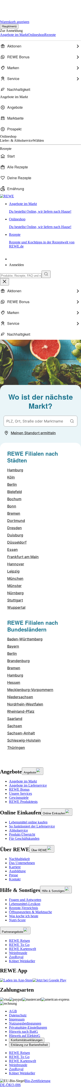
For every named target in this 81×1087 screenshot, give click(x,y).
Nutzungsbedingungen (25, 1023)
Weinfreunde (18, 953)
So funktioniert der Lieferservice (32, 826)
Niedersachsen (20, 697)
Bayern (13, 646)
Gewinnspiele (19, 797)
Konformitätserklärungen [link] (27, 1040)
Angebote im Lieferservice (28, 785)
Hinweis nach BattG (23, 1031)
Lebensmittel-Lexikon (24, 904)
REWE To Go (19, 945)
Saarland (14, 718)
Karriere (15, 867)
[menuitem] (40, 46)
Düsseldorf (17, 542)
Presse (13, 875)
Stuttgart (15, 600)
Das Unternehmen (22, 863)
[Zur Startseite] (15, 7)
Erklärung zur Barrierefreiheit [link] (29, 1045)
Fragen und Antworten (25, 900)
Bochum (14, 499)
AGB (13, 1011)
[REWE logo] (7, 196)
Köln (11, 477)
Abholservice (18, 830)
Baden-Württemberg (25, 639)
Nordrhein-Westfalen (25, 704)
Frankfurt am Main (23, 556)
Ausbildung (17, 871)
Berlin (12, 484)
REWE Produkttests (23, 802)
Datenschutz (18, 1015)
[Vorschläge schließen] (4, 281)
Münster (14, 585)
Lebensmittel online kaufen (28, 822)
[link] (45, 208)
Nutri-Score (17, 920)
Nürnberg (15, 593)
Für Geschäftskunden (24, 838)
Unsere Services (20, 793)
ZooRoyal (16, 957)
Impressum (17, 1019)
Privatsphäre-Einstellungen (28, 1027)
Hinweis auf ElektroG (24, 1035)
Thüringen (16, 747)
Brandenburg (18, 660)
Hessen (13, 682)
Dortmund (16, 520)
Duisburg (15, 535)
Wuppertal (16, 607)
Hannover (15, 564)
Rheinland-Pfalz (20, 711)
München (15, 578)
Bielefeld (14, 491)
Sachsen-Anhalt (21, 733)
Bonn (11, 506)
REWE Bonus (19, 789)
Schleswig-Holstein (24, 740)
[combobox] (21, 275)
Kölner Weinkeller (22, 961)
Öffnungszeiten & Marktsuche (30, 912)
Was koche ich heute (23, 916)
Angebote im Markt (23, 781)
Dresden (14, 528)
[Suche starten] (46, 274)
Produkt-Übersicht (22, 834)
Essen (12, 549)
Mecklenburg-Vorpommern (30, 689)
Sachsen (14, 726)
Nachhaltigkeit (19, 859)
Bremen (13, 513)
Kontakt (14, 879)
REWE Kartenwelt (22, 949)
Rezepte (41, 240)
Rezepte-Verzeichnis (23, 908)
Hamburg (15, 470)
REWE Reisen (19, 941)
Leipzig (13, 571)
